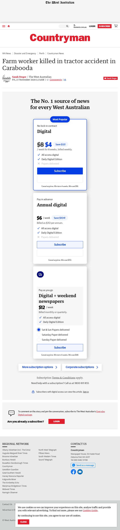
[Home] (8, 26)
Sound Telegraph (45, 460)
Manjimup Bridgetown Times (14, 486)
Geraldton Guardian (10, 469)
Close (23, 522)
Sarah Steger (112, 78)
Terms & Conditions (63, 377)
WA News (6, 53)
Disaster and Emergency (25, 53)
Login (92, 26)
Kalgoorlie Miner (9, 479)
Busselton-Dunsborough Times (15, 463)
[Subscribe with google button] (60, 179)
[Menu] (3, 26)
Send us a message (85, 465)
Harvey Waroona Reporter (13, 476)
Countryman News (55, 53)
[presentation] (39, 330)
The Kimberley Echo (10, 482)
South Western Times (47, 456)
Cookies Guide (90, 510)
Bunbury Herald (8, 460)
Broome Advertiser (10, 456)
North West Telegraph (48, 450)
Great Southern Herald (11, 473)
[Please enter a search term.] (67, 26)
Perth (41, 53)
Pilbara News (44, 453)
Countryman (7, 466)
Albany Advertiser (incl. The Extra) (16, 450)
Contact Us (7, 504)
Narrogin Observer (10, 492)
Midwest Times (8, 489)
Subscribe (104, 26)
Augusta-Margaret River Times (14, 453)
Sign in (86, 392)
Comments (56, 79)
